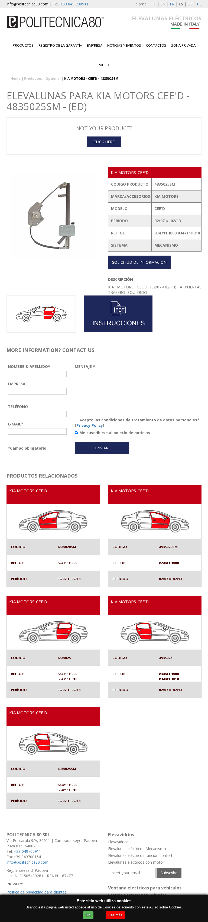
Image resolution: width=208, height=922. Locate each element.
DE (190, 4)
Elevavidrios (118, 841)
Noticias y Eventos (124, 45)
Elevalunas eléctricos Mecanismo (137, 848)
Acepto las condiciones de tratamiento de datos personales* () (137, 422)
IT (154, 4)
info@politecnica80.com (27, 4)
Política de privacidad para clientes (36, 892)
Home (16, 78)
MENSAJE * (85, 366)
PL (199, 4)
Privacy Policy (89, 425)
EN (162, 4)
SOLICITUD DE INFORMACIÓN (139, 262)
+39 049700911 (27, 851)
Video (104, 64)
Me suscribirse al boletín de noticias (114, 432)
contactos (156, 45)
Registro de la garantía (60, 45)
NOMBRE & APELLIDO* (29, 366)
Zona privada (183, 45)
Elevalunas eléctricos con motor (136, 862)
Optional (53, 78)
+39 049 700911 (74, 4)
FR (172, 4)
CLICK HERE (104, 141)
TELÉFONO (18, 406)
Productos (23, 45)
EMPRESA (94, 45)
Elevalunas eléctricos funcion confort (140, 855)
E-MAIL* (15, 424)
